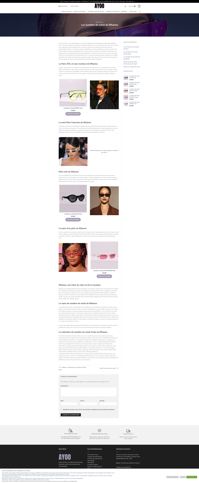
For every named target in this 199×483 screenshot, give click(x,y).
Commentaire (65, 386)
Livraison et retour (92, 464)
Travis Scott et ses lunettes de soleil (131, 48)
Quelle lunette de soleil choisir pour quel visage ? (131, 63)
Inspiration (99, 22)
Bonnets (124, 11)
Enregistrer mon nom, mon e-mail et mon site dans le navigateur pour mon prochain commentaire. (89, 409)
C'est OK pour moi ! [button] (191, 477)
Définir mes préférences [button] (172, 477)
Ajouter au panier (73, 113)
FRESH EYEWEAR (66, 11)
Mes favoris (90, 462)
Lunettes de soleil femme (94, 457)
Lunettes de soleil (79, 11)
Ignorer (137, 1)
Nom (62, 401)
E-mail (82, 401)
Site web (102, 401)
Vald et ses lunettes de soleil (108, 368)
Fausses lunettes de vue (96, 11)
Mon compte (90, 460)
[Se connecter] (125, 6)
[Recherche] (139, 11)
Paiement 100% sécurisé (94, 466)
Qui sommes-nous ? (93, 455)
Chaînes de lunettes (112, 11)
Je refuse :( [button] (183, 477)
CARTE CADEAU (74, 6)
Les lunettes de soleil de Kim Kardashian (132, 58)
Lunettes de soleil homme (94, 458)
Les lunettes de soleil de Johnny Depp (130, 53)
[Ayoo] (99, 6)
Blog (88, 468)
